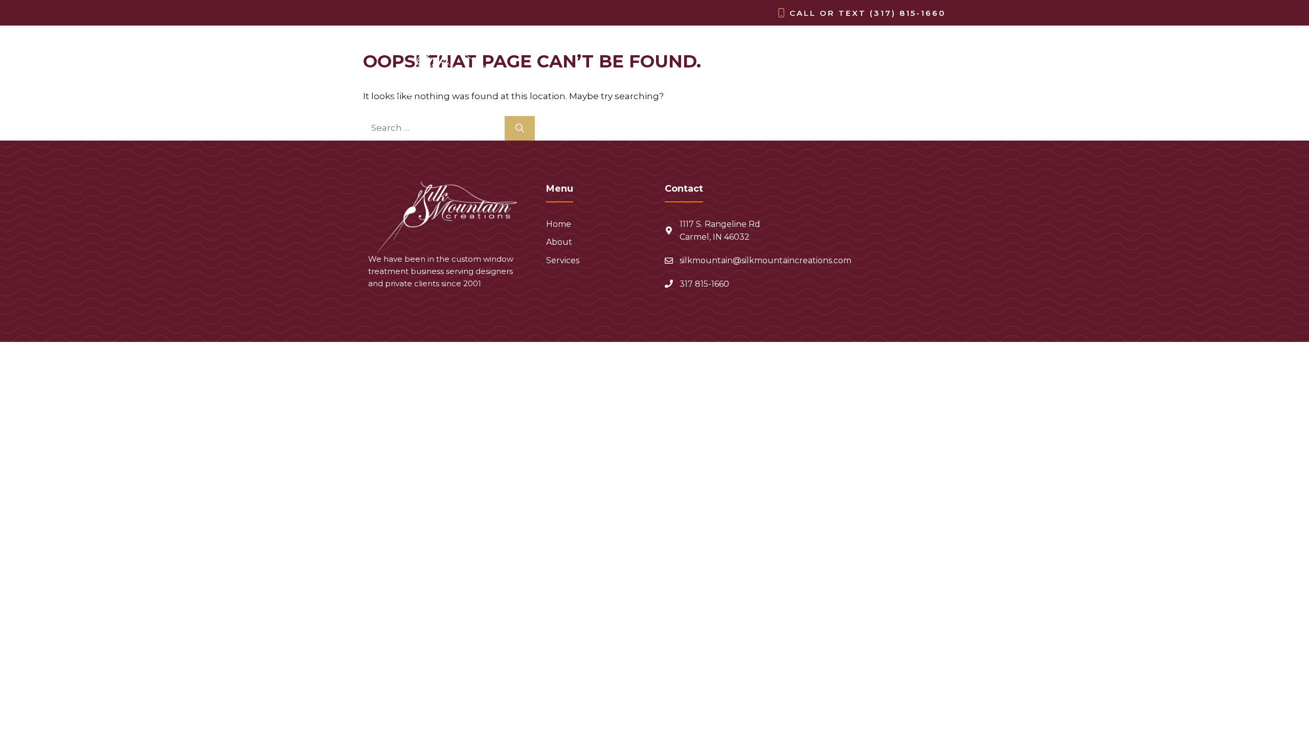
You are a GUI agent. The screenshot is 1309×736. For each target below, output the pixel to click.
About (855, 84)
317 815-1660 (704, 284)
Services (914, 84)
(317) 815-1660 (908, 13)
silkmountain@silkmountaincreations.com (765, 260)
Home (805, 84)
